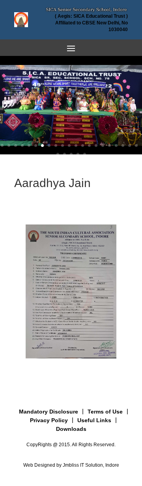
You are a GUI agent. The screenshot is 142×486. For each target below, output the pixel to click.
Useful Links (94, 420)
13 (82, 145)
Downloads (71, 429)
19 (122, 145)
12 (76, 145)
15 (96, 145)
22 (57, 154)
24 (71, 154)
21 (136, 145)
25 (78, 154)
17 (109, 145)
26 (84, 154)
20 (129, 145)
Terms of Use (105, 411)
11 (69, 145)
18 (116, 145)
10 (62, 145)
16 (102, 145)
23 (64, 154)
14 (89, 145)
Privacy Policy (49, 420)
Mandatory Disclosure (48, 411)
